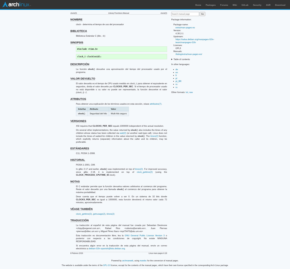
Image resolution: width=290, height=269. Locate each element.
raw (191, 92)
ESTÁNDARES (79, 148)
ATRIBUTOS (78, 98)
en (177, 72)
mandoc (143, 260)
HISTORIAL (77, 159)
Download (280, 5)
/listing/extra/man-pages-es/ (189, 54)
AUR (268, 5)
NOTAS (75, 181)
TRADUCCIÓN (79, 220)
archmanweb (127, 260)
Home (198, 5)
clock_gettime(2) (145, 172)
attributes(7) (155, 104)
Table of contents (182, 59)
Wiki (235, 5)
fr (176, 75)
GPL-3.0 (106, 265)
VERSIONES (78, 121)
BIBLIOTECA (78, 30)
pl (176, 78)
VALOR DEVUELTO (82, 78)
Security (257, 5)
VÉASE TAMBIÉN (81, 209)
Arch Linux (16, 5)
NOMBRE (76, 19)
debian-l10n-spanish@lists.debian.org (107, 248)
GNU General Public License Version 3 (145, 235)
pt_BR (178, 81)
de (177, 69)
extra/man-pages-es (185, 27)
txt (187, 92)
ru (176, 87)
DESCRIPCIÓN (79, 64)
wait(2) (123, 133)
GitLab (245, 5)
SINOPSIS (76, 42)
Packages (211, 5)
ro (176, 84)
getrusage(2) (99, 214)
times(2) (154, 136)
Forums (224, 5)
